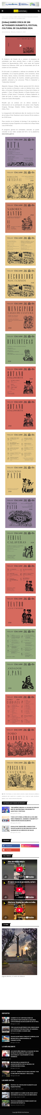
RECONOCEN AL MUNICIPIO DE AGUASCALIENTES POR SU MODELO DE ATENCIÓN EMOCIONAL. (22, 1064)
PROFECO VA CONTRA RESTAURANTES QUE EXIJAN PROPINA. (24, 1086)
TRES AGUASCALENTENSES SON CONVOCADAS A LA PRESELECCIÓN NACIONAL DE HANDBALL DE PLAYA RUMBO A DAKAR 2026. (25, 1029)
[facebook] (11, 845)
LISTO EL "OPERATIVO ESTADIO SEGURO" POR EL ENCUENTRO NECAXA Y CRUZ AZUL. (25, 1072)
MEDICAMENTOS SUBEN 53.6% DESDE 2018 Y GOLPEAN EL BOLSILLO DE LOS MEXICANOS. (24, 1094)
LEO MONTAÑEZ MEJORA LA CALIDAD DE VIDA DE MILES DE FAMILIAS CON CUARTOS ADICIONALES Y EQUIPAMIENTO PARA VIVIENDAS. (25, 1054)
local (7, 17)
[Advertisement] (18, 993)
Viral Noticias (6, 32)
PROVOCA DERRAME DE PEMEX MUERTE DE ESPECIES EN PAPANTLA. (23, 1102)
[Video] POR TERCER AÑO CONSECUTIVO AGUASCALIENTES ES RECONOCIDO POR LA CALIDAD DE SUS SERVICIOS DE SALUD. (24, 828)
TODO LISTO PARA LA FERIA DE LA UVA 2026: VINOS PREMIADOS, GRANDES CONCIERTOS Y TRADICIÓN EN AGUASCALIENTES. (24, 818)
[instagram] (30, 845)
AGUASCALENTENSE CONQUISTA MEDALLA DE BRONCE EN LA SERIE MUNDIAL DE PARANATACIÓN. (25, 1038)
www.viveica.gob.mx (8, 134)
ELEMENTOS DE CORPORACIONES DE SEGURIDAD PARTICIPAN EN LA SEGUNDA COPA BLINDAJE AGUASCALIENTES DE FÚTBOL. (25, 1019)
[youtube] (11, 850)
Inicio (3, 17)
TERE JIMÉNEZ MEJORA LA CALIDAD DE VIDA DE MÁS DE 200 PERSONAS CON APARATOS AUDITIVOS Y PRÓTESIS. (25, 809)
